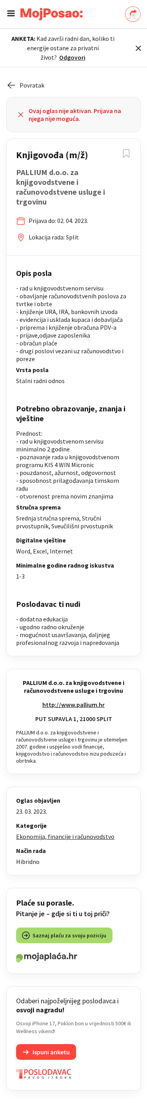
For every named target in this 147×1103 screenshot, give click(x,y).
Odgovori (72, 57)
